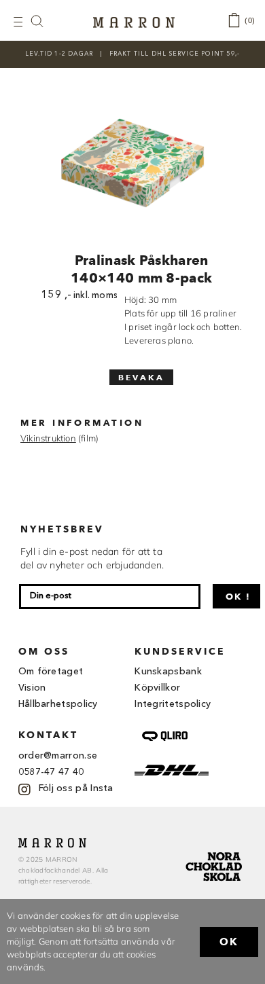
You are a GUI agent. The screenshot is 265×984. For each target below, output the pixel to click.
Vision (32, 688)
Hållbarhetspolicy (58, 704)
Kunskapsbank (168, 671)
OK (228, 942)
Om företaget (51, 671)
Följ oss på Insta (76, 788)
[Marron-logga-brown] (134, 21)
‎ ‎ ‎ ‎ (44, 21)
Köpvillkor (157, 688)
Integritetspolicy (173, 704)
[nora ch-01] (215, 849)
